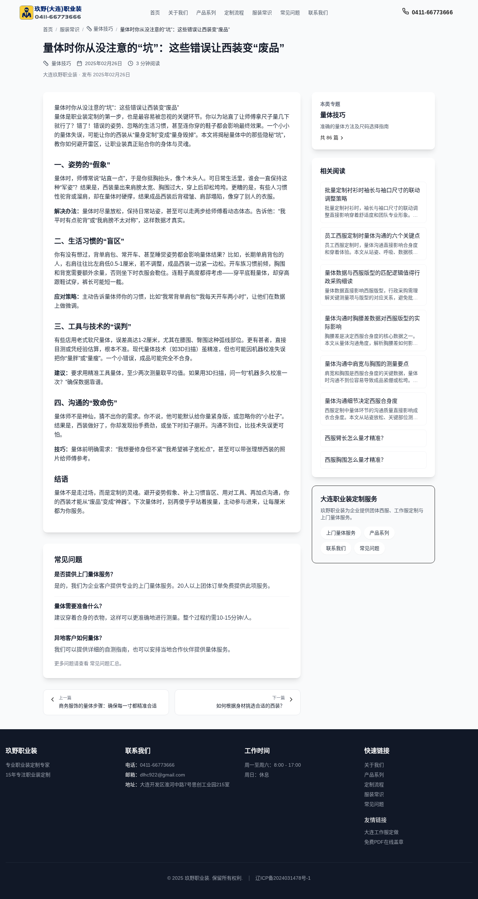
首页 (155, 12)
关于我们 (178, 12)
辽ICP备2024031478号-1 (283, 878)
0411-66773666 (432, 12)
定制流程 (234, 12)
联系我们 (318, 12)
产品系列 (206, 12)
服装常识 (262, 12)
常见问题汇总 (104, 663)
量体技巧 (103, 29)
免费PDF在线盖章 (383, 842)
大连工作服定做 (381, 832)
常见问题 (290, 12)
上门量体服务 (341, 533)
